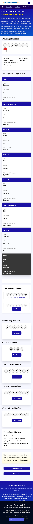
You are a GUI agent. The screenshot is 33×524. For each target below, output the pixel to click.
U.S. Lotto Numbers (16, 520)
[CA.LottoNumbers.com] (10, 4)
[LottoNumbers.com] (3, 7)
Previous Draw (17, 468)
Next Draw (16, 474)
